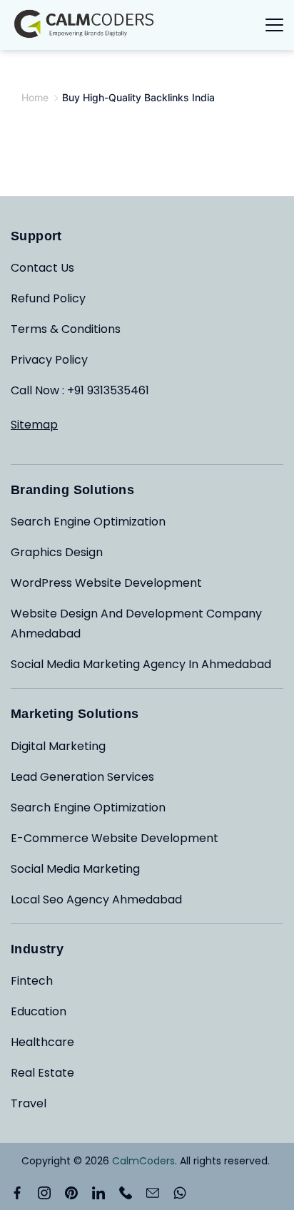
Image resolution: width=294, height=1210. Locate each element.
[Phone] (125, 1192)
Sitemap (34, 424)
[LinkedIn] (98, 1192)
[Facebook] (17, 1192)
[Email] (152, 1192)
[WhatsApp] (179, 1192)
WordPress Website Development (106, 583)
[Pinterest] (71, 1192)
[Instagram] (44, 1192)
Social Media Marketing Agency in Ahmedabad (141, 664)
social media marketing (75, 869)
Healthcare (42, 1042)
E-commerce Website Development (114, 838)
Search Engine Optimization (88, 521)
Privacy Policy (49, 360)
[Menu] (274, 25)
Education (38, 1011)
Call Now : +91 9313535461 (80, 390)
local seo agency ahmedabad (96, 899)
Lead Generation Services (82, 777)
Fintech (32, 981)
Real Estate (42, 1073)
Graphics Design (57, 552)
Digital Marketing (58, 746)
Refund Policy (48, 298)
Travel (28, 1103)
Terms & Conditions (66, 329)
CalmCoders (143, 1161)
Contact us (42, 268)
